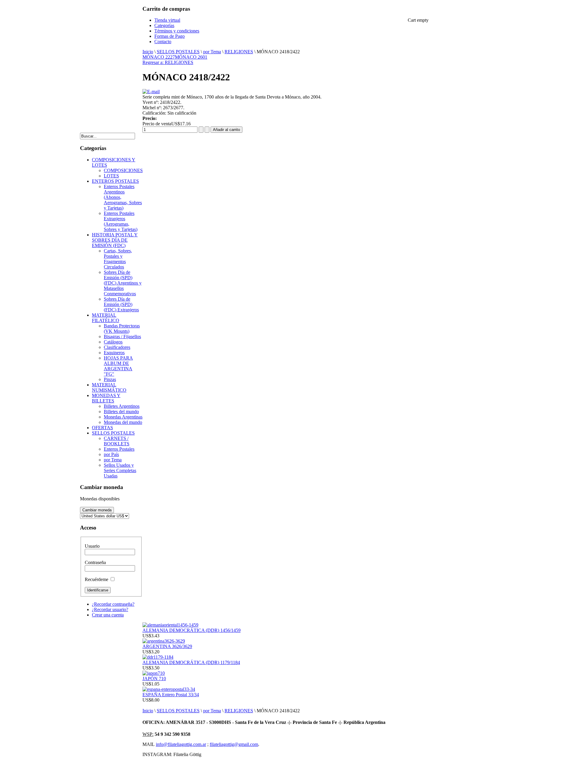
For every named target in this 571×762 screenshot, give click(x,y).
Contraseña (95, 562)
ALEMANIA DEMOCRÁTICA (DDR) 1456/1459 (191, 630)
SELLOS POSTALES (178, 51)
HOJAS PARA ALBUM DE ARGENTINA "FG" (118, 366)
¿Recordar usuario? (110, 609)
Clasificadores (117, 347)
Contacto (162, 41)
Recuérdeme (96, 579)
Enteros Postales (119, 449)
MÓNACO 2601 (191, 57)
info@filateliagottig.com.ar (181, 744)
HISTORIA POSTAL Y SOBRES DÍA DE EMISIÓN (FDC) (115, 240)
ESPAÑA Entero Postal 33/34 (170, 694)
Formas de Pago (169, 36)
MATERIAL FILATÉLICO (105, 318)
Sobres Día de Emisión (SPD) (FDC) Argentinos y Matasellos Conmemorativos (123, 283)
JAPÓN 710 (154, 678)
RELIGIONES (239, 51)
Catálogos (113, 341)
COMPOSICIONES (123, 170)
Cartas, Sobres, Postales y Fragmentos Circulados (118, 258)
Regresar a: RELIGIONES (167, 62)
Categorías (164, 25)
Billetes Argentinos (121, 406)
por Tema (212, 51)
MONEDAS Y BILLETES (106, 398)
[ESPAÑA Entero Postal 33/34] (168, 689)
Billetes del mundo (121, 411)
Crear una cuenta (108, 614)
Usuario (92, 546)
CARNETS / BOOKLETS (116, 441)
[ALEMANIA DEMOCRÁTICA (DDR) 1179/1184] (157, 657)
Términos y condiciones (176, 30)
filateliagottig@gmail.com (234, 744)
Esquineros (114, 352)
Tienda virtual (167, 20)
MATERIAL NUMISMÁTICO (109, 387)
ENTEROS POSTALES (115, 181)
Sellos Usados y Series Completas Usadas (120, 470)
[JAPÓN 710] (153, 673)
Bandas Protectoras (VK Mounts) (122, 328)
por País (111, 454)
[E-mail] (151, 91)
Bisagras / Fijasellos (122, 336)
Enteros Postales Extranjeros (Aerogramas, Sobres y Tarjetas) (120, 221)
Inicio (147, 51)
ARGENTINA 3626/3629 (167, 646)
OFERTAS (102, 427)
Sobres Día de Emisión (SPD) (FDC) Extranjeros (121, 304)
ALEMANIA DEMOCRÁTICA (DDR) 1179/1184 (191, 662)
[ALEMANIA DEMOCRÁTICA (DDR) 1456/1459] (170, 624)
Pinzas (110, 379)
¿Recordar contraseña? (113, 604)
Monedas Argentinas (123, 416)
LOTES (111, 175)
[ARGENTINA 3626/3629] (163, 641)
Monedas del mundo (123, 422)
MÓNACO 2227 (158, 57)
